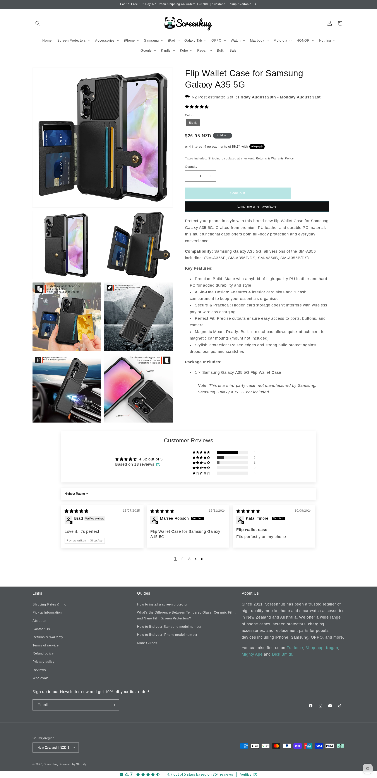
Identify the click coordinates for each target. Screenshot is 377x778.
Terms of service (46, 645)
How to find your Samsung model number (169, 626)
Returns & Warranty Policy (275, 158)
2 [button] (182, 559)
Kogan (332, 648)
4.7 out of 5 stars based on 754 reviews (200, 774)
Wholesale (41, 678)
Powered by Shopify (73, 764)
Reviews (39, 670)
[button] (38, 23)
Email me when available (256, 206)
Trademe (295, 648)
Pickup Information (47, 612)
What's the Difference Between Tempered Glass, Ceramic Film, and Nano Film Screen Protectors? (186, 615)
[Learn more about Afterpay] (256, 146)
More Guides (147, 643)
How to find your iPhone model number (167, 634)
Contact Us (41, 629)
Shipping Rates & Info (49, 604)
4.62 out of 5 (151, 459)
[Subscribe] (113, 705)
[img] (76, 511)
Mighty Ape (252, 654)
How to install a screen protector (162, 604)
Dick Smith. (282, 654)
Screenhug (51, 764)
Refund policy (43, 653)
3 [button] (189, 559)
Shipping (214, 158)
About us (39, 620)
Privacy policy (44, 661)
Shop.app (314, 648)
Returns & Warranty (48, 637)
